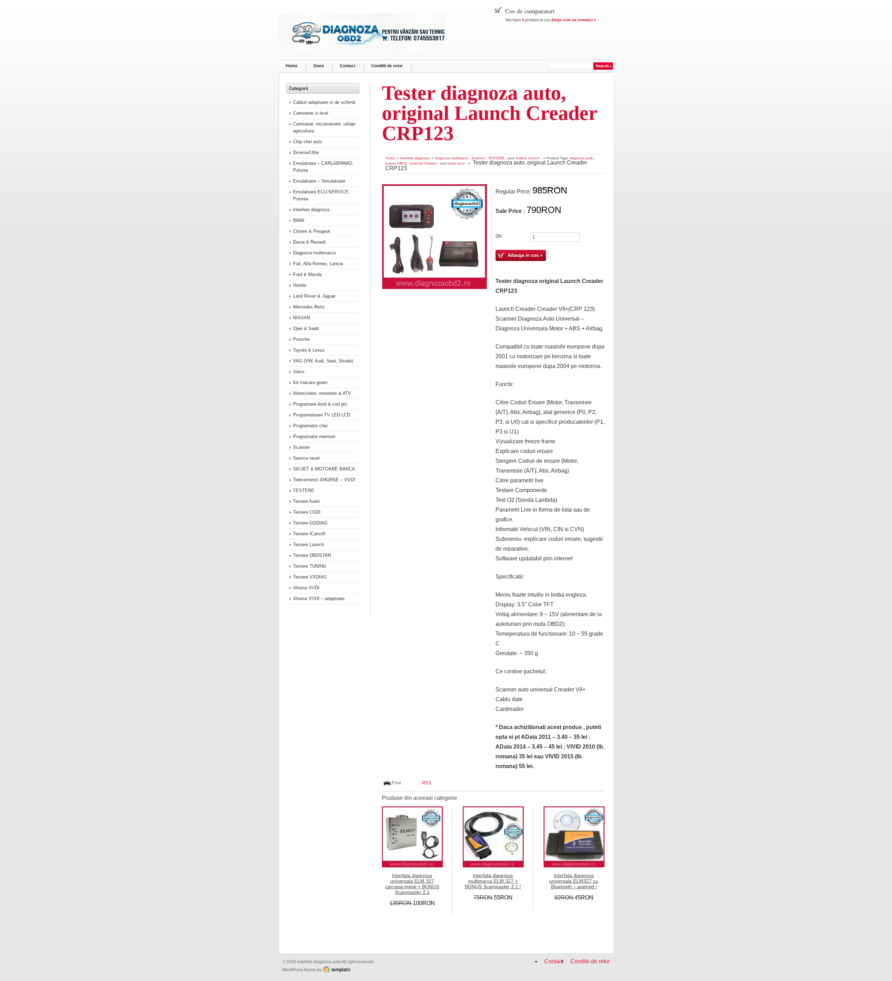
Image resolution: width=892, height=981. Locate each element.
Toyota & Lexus (309, 350)
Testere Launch (527, 158)
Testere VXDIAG (310, 577)
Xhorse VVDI (306, 587)
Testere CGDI (307, 512)
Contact (347, 65)
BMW (298, 220)
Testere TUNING (309, 566)
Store (318, 65)
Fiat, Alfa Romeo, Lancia (318, 263)
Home (292, 65)
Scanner (478, 158)
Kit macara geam (310, 382)
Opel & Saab (306, 328)
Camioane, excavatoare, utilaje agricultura (324, 127)
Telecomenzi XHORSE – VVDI (324, 479)
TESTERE (496, 158)
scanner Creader (423, 163)
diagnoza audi (581, 158)
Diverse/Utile (306, 152)
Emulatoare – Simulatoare (319, 181)
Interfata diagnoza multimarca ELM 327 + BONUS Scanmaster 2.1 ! (493, 881)
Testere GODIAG (310, 523)
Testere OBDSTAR (312, 555)
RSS (426, 782)
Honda (299, 285)
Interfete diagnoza (415, 158)
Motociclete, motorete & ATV (322, 393)
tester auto (456, 163)
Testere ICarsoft (309, 533)
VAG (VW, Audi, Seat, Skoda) (323, 360)
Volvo (298, 371)
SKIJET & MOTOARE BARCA (324, 469)
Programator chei (310, 425)
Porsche (301, 339)
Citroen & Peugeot (311, 231)
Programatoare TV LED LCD (321, 414)
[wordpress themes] (337, 969)
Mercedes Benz (309, 306)
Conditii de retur (387, 65)
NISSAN (301, 317)
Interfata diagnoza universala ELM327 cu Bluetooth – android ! (573, 881)
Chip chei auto (307, 141)
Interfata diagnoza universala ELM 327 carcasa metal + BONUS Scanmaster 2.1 (412, 884)
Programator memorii (314, 436)
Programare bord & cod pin (320, 404)
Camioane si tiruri (310, 113)
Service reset (306, 458)
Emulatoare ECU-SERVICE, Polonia (321, 195)
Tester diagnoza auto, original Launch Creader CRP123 (489, 113)
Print (396, 782)
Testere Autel (306, 501)
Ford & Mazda (307, 274)
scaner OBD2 (396, 163)
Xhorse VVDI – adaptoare (319, 598)
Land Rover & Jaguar (314, 296)
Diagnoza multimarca (451, 158)
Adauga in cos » (525, 255)
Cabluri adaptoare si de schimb (324, 102)
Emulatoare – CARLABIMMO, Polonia (323, 167)
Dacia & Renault (309, 242)
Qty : (499, 235)
